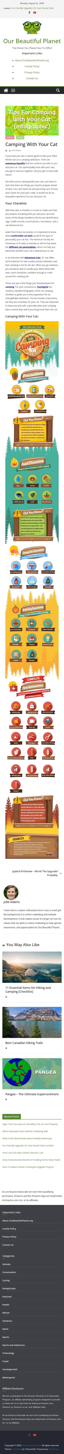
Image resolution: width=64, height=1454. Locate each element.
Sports (5, 1337)
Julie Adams (16, 150)
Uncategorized (9, 1369)
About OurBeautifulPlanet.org (32, 60)
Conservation (9, 1272)
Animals (10, 137)
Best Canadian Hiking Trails (24, 1043)
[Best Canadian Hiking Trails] (32, 1009)
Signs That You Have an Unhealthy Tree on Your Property (30, 1124)
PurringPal (42, 286)
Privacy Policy (32, 72)
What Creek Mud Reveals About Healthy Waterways (27, 1138)
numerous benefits (15, 163)
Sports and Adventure (13, 1345)
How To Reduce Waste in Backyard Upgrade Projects (28, 1167)
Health (5, 1304)
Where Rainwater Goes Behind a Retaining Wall (25, 1131)
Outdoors (7, 1320)
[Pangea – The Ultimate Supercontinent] (32, 1060)
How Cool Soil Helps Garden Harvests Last (22, 1152)
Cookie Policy (32, 66)
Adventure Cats (32, 257)
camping (9, 286)
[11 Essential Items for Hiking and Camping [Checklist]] (32, 953)
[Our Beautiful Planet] (6, 90)
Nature (20, 137)
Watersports (8, 1377)
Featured (6, 1296)
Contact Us (32, 78)
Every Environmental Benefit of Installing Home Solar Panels (31, 1159)
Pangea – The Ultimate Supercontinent (32, 1094)
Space (5, 1328)
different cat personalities (22, 247)
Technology (8, 1353)
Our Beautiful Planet (32, 41)
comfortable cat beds (22, 235)
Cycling (6, 1280)
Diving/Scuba (8, 1288)
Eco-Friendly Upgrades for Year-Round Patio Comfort (28, 1145)
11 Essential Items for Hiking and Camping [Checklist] (28, 990)
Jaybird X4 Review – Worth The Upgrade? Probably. (35, 873)
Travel (5, 1361)
